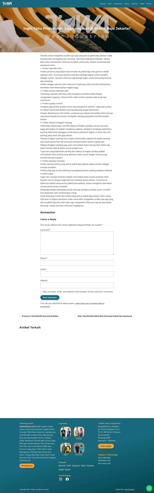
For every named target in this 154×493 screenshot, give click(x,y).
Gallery (126, 4)
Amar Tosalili (61, 33)
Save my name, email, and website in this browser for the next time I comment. (78, 291)
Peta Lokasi (106, 446)
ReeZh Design (130, 489)
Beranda (103, 4)
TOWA (33, 489)
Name (43, 258)
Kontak (148, 4)
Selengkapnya (27, 466)
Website (43, 280)
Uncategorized (92, 33)
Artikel (142, 4)
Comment (45, 230)
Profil (109, 4)
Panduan (134, 4)
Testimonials (117, 4)
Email (43, 269)
